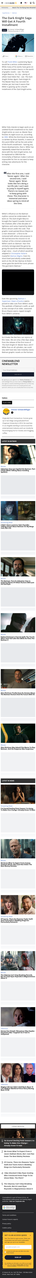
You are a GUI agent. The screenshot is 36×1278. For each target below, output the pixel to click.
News (4, 30)
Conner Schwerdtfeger (17, 29)
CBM (6, 137)
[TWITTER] (12, 412)
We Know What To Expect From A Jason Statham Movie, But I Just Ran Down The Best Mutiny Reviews (19, 1153)
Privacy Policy (20, 1264)
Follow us (20, 56)
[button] (2, 3)
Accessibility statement (9, 1232)
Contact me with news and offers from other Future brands (18, 1252)
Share (6, 56)
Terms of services (25, 380)
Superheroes (6, 13)
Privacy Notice (27, 382)
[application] (18, 281)
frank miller (7, 403)
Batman (14, 13)
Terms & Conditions (11, 1265)
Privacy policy (6, 1223)
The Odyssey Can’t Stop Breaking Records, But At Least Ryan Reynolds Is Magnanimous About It (18, 1186)
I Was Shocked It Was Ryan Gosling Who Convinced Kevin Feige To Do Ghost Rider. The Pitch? (18, 1175)
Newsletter (30, 56)
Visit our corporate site (17, 1201)
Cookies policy (6, 1228)
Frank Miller (12, 62)
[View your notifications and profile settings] (21, 3)
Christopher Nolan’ (18, 253)
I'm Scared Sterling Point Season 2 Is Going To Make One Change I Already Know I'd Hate (19, 1143)
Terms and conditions (9, 1215)
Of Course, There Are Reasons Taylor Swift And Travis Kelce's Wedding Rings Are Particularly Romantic (19, 1164)
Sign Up (18, 1257)
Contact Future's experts (10, 1219)
